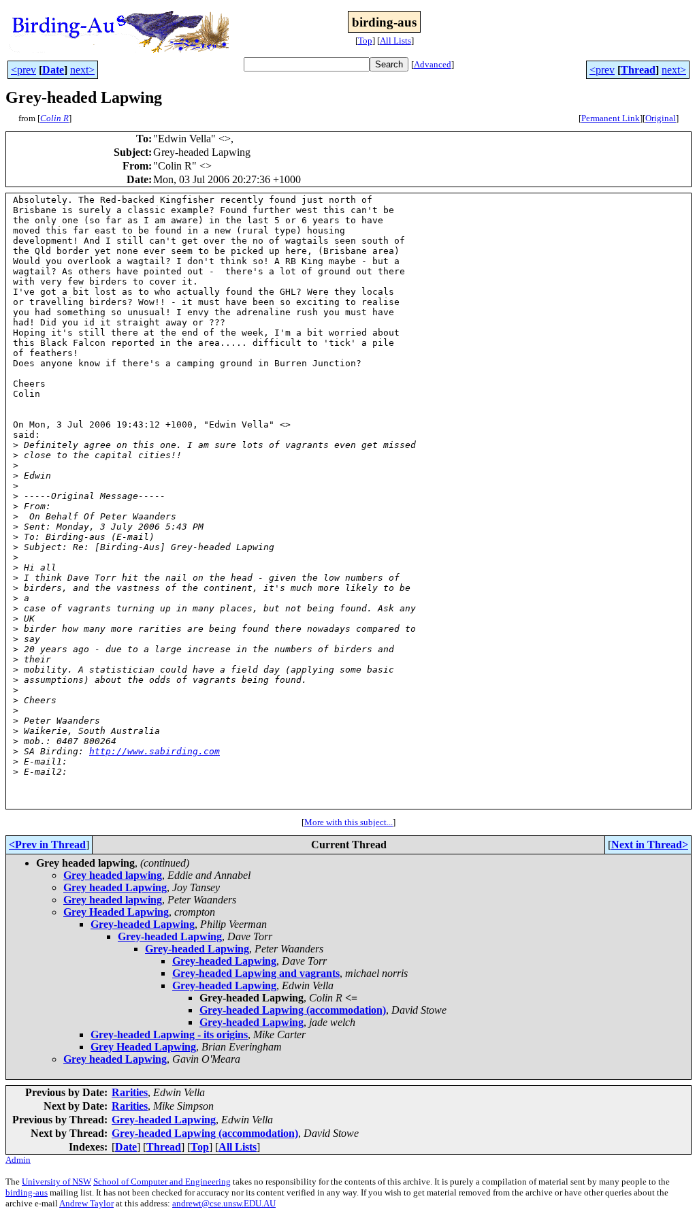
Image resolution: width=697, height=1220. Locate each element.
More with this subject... (348, 822)
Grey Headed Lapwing (116, 912)
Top (365, 40)
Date (53, 70)
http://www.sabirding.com (154, 751)
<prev (23, 70)
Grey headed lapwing (112, 875)
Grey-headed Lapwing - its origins (169, 1034)
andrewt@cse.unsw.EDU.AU (224, 1203)
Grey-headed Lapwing (143, 924)
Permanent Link (610, 118)
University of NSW (56, 1181)
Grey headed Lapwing (115, 887)
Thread (638, 70)
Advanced (432, 64)
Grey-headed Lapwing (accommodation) (292, 1010)
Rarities (130, 1092)
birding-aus (26, 1192)
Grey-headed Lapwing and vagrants (256, 973)
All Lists (395, 40)
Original (660, 118)
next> (82, 70)
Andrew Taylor (86, 1203)
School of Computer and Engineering (162, 1181)
